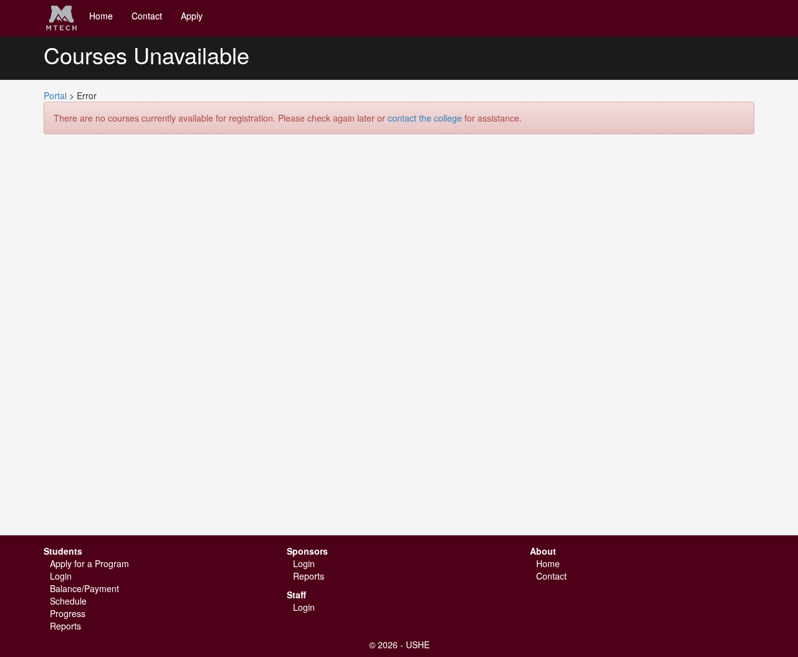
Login (61, 576)
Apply (192, 15)
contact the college (425, 118)
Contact (147, 15)
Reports (65, 626)
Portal (55, 95)
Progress (67, 613)
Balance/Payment (84, 588)
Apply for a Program (89, 563)
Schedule (68, 601)
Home (101, 15)
